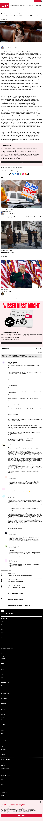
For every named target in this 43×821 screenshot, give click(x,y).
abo (1, 685)
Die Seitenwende (4, 672)
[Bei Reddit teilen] (26, 174)
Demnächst (3, 744)
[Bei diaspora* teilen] (23, 174)
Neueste (37, 348)
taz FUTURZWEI (3, 765)
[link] (16, 5)
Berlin (2, 634)
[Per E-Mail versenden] (10, 174)
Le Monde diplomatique (5, 768)
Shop (2, 784)
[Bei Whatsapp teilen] (20, 174)
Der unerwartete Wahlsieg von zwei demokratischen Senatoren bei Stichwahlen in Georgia (20, 119)
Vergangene (3, 751)
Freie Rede (3, 717)
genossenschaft (3, 688)
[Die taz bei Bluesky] (9, 614)
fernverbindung (3, 709)
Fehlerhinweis (13, 170)
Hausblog (2, 669)
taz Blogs (2, 763)
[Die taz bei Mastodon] (7, 614)
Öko (1, 624)
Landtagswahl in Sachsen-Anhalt (6, 648)
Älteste (41, 348)
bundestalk (3, 706)
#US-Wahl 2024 (14, 167)
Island (2, 653)
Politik (2, 621)
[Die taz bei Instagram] (12, 614)
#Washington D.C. (21, 167)
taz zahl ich (3, 690)
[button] (41, 1)
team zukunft (3, 728)
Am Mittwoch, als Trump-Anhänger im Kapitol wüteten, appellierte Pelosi (17, 73)
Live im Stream (3, 749)
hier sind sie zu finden (36, 356)
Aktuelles (2, 666)
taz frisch (2, 730)
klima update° (3, 712)
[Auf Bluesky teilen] (15, 174)
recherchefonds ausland (5, 693)
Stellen (2, 674)
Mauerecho (3, 714)
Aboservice (3, 798)
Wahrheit (2, 640)
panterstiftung (3, 695)
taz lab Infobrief (3, 735)
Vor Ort (2, 746)
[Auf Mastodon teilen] (13, 174)
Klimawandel (3, 658)
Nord (1, 637)
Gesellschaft (3, 627)
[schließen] (41, 802)
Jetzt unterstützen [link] (21, 162)
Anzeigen (2, 787)
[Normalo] (3, 445)
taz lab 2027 (3, 754)
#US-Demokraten (8, 167)
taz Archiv (2, 770)
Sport (2, 632)
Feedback (2, 795)
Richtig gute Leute (4, 656)
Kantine (2, 781)
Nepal (2, 650)
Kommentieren (7, 170)
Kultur (2, 629)
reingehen (2, 719)
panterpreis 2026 (4, 698)
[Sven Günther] (6, 533)
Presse (2, 677)
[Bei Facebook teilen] (18, 174)
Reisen (2, 779)
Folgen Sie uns (3, 613)
